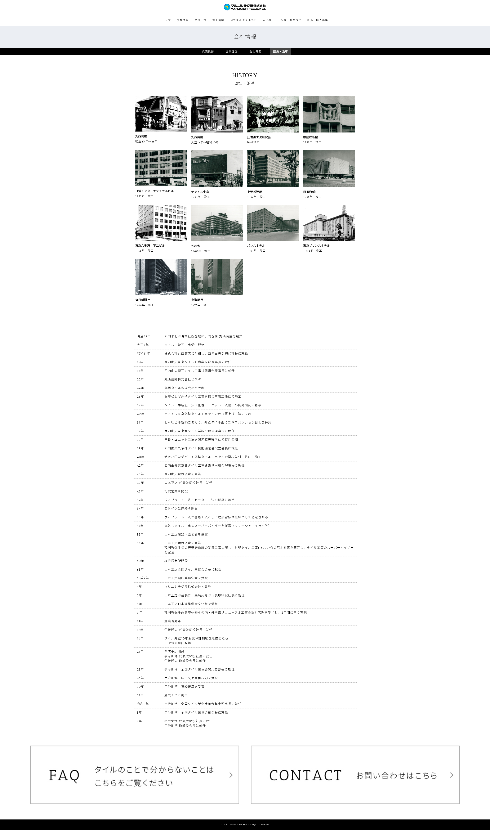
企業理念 (232, 51)
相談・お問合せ (291, 20)
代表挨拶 (208, 51)
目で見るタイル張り (243, 20)
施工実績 (218, 20)
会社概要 (255, 51)
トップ (166, 20)
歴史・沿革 (280, 51)
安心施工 (269, 20)
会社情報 (183, 20)
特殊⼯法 (201, 20)
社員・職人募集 (317, 20)
